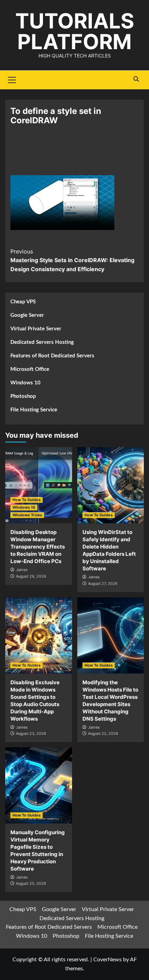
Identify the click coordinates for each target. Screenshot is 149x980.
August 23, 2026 (31, 733)
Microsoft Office (29, 369)
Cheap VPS (23, 301)
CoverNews (107, 959)
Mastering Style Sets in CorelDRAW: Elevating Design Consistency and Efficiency (72, 260)
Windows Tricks (27, 515)
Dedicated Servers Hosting (42, 342)
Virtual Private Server (35, 328)
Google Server (27, 315)
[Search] (136, 79)
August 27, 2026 (102, 583)
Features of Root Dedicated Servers (52, 355)
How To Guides (26, 499)
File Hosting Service (33, 409)
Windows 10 (25, 382)
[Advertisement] (74, 154)
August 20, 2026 (31, 883)
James (22, 569)
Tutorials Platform (74, 31)
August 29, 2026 (31, 576)
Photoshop (23, 396)
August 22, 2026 (103, 733)
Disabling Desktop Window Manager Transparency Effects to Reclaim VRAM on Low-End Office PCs (37, 546)
